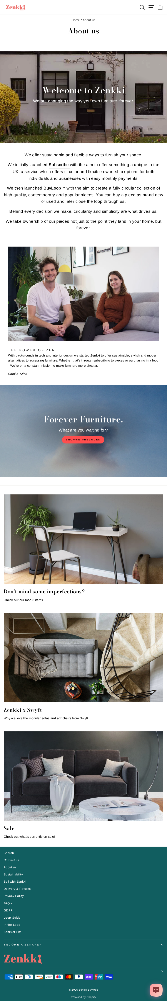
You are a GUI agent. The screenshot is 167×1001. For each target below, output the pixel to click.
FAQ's (8, 903)
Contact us (11, 860)
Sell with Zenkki (15, 881)
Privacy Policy (14, 896)
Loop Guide (12, 917)
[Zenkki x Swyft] (83, 657)
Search (9, 853)
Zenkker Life (13, 932)
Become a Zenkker (23, 944)
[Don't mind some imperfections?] (83, 539)
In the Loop (12, 924)
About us (10, 867)
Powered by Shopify (83, 997)
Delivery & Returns (17, 888)
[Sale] (83, 776)
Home (76, 20)
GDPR (8, 910)
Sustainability (13, 874)
